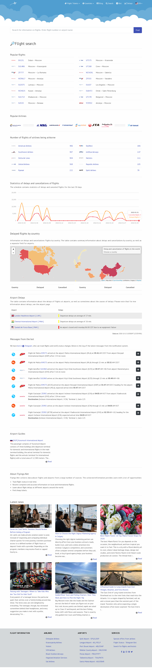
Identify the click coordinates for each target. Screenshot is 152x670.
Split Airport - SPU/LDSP (89, 638)
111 (138, 158)
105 (138, 164)
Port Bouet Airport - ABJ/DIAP (92, 646)
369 (71, 164)
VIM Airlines (50, 650)
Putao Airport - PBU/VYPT (90, 654)
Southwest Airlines (25, 152)
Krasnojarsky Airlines (54, 642)
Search (110, 3)
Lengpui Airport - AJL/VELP (90, 642)
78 (138, 170)
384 (71, 158)
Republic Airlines (92, 164)
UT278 (89, 97)
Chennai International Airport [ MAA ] (29, 321)
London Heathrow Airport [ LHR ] (27, 315)
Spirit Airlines (91, 170)
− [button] (13, 252)
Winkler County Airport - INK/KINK (93, 650)
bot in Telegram (24, 346)
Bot (120, 3)
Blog (101, 3)
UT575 (89, 60)
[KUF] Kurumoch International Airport (28, 440)
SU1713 (21, 97)
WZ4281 (89, 72)
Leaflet (103, 280)
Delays (130, 3)
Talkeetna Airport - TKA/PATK (91, 657)
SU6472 (89, 91)
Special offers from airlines (124, 638)
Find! (138, 30)
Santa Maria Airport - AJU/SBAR (92, 661)
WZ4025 (21, 91)
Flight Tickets (72, 3)
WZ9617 (21, 78)
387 (71, 152)
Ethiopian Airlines (52, 638)
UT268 (89, 66)
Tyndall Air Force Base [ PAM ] (26, 327)
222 (71, 170)
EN (139, 3)
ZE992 (44, 393)
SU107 (88, 85)
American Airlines (25, 146)
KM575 (44, 353)
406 (71, 146)
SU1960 (43, 369)
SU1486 (21, 66)
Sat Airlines (50, 661)
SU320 (21, 103)
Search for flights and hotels (125, 646)
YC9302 (89, 103)
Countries (88, 3)
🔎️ (12, 43)
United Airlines (24, 164)
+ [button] (13, 249)
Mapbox (139, 280)
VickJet (48, 646)
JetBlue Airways (92, 152)
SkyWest (89, 146)
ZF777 (21, 72)
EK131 (21, 60)
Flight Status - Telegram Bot (125, 642)
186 (138, 146)
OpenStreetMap (117, 280)
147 (138, 152)
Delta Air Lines (24, 158)
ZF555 (88, 78)
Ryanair (21, 170)
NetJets (89, 158)
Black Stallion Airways (54, 654)
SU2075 (21, 85)
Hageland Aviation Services (56, 657)
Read (50, 461)
